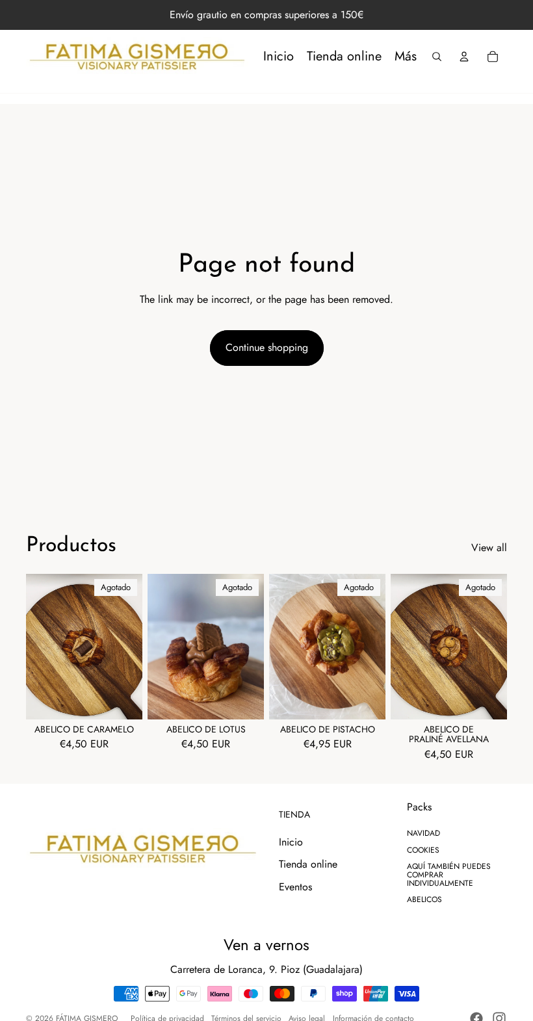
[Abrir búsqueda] (436, 56)
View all (489, 548)
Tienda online (308, 864)
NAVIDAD (423, 833)
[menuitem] (405, 56)
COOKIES (423, 850)
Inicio (291, 841)
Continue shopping (267, 347)
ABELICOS (424, 899)
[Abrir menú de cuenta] (464, 56)
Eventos (295, 886)
